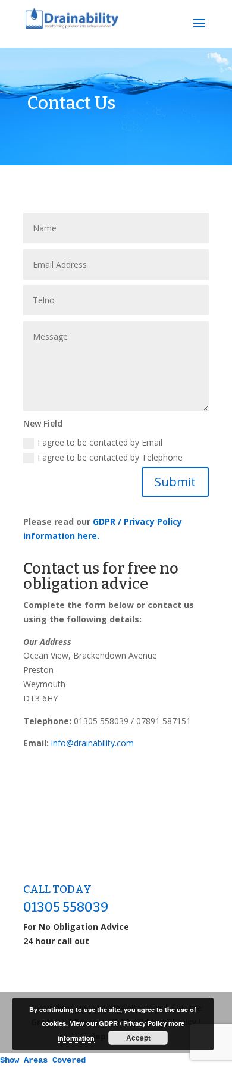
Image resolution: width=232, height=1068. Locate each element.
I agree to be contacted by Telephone (110, 457)
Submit (175, 482)
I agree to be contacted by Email (99, 442)
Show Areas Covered (43, 1060)
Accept (138, 1037)
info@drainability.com (92, 742)
